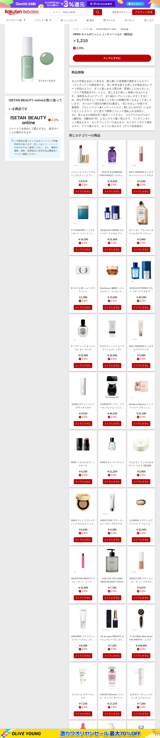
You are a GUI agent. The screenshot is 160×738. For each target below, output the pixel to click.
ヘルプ (150, 20)
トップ (75, 29)
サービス (111, 20)
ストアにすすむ (112, 58)
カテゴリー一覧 (14, 20)
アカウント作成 (143, 12)
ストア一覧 (87, 29)
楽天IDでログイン (121, 12)
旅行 (92, 20)
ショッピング (70, 20)
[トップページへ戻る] (22, 12)
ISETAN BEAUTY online (106, 29)
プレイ (131, 20)
